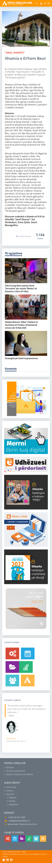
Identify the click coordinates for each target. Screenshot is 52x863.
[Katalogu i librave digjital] (12, 667)
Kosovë (11, 801)
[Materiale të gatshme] (12, 653)
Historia (9, 790)
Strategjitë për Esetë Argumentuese (21, 358)
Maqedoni (13, 804)
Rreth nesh (10, 787)
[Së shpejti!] (27, 653)
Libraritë (9, 794)
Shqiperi (12, 797)
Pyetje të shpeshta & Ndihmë (19, 774)
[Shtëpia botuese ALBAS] (27, 680)
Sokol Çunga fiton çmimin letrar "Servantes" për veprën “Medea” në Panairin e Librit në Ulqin (21, 288)
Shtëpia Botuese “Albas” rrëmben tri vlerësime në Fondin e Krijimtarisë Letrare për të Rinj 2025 (21, 325)
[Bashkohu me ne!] (12, 680)
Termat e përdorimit (15, 771)
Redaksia (9, 767)
